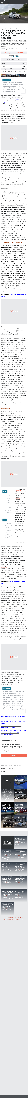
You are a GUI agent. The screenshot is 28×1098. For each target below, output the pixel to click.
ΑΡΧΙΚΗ (7, 28)
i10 (13, 769)
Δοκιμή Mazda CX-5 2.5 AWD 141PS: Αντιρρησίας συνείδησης (11, 726)
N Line (16, 769)
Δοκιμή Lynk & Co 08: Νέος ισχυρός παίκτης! (14, 730)
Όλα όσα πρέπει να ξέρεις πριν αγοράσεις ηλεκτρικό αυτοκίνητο (13, 717)
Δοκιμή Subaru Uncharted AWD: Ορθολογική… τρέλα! (10, 733)
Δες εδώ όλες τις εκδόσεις (14, 59)
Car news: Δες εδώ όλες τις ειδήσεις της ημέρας (13, 722)
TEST (17, 28)
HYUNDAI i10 (17, 766)
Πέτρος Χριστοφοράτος (7, 48)
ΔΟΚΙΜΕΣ (12, 28)
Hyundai (17, 99)
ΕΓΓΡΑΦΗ (14, 755)
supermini (21, 769)
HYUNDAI (10, 766)
